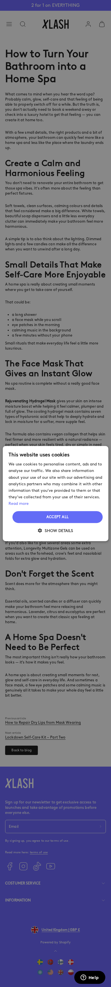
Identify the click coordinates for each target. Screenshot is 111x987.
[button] (55, 530)
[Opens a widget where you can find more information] (89, 978)
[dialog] (55, 493)
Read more (19, 503)
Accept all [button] (57, 517)
